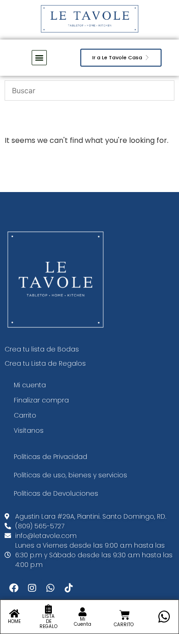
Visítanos (29, 430)
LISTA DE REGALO (48, 621)
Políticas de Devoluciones (56, 493)
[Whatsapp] (50, 588)
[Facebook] (14, 588)
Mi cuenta (30, 385)
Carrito (25, 415)
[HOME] (14, 613)
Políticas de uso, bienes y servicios (70, 475)
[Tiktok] (69, 588)
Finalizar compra (41, 400)
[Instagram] (32, 588)
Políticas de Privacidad (50, 456)
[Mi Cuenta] (82, 612)
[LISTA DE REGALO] (48, 609)
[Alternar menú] (39, 57)
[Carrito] (124, 615)
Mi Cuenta (82, 622)
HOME (14, 621)
